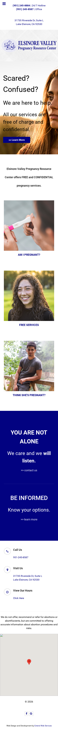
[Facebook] (26, 713)
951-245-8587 (20, 557)
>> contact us (29, 470)
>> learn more (29, 519)
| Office (29, 9)
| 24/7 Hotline (29, 5)
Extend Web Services (43, 726)
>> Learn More (17, 139)
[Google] (31, 713)
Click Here (18, 598)
